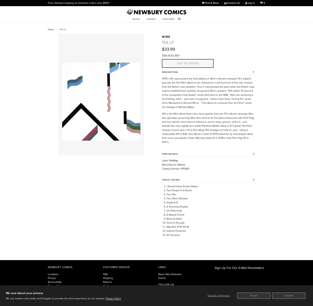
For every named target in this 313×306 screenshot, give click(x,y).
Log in (251, 3)
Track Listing (171, 180)
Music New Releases (170, 274)
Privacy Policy (113, 298)
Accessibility (55, 282)
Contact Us (234, 3)
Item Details (170, 154)
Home (51, 29)
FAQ (105, 274)
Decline (289, 295)
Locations (53, 274)
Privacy (52, 278)
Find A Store (212, 3)
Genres (151, 19)
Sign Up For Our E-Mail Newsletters (239, 268)
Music (136, 19)
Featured (168, 19)
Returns (107, 282)
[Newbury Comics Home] (156, 12)
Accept (254, 295)
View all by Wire (171, 55)
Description (170, 72)
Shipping (108, 278)
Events (162, 278)
